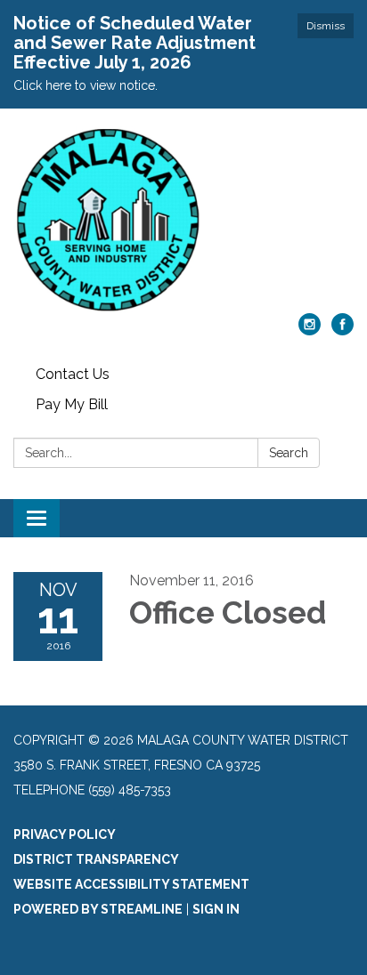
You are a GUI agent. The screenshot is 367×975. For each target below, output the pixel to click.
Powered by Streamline (98, 909)
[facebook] (342, 330)
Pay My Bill (72, 404)
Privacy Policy (64, 834)
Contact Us (73, 374)
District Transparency (96, 859)
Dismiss (325, 26)
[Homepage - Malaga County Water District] (183, 219)
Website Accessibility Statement (131, 884)
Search (288, 453)
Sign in (216, 909)
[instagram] (309, 330)
